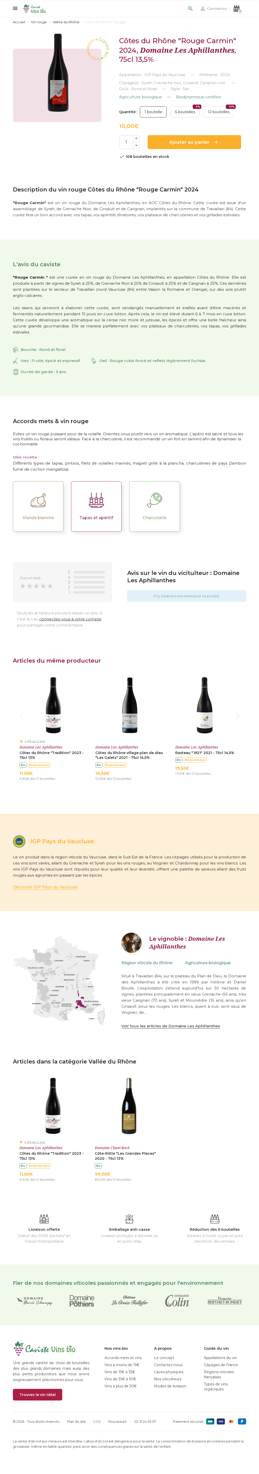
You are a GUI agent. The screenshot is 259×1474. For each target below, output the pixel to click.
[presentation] (21, 716)
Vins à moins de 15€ (121, 1365)
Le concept (164, 1358)
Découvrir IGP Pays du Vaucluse (45, 887)
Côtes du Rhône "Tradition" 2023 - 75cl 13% (51, 755)
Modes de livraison (170, 1386)
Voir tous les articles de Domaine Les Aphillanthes (170, 1026)
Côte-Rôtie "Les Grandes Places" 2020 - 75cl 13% (125, 1156)
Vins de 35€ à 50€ (120, 1379)
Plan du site (76, 1421)
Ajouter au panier (194, 142)
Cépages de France (221, 1365)
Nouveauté (117, 1421)
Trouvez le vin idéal (37, 1394)
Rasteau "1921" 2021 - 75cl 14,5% (204, 753)
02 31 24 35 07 (145, 1421)
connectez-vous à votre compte (70, 619)
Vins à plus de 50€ (120, 1386)
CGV (97, 1421)
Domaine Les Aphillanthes (187, 50)
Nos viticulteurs (167, 1379)
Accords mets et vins (123, 1358)
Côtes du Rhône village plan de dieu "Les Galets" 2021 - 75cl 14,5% (129, 755)
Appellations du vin (220, 1358)
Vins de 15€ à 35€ (119, 1372)
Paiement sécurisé (188, 1421)
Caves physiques (168, 1372)
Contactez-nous (168, 1365)
